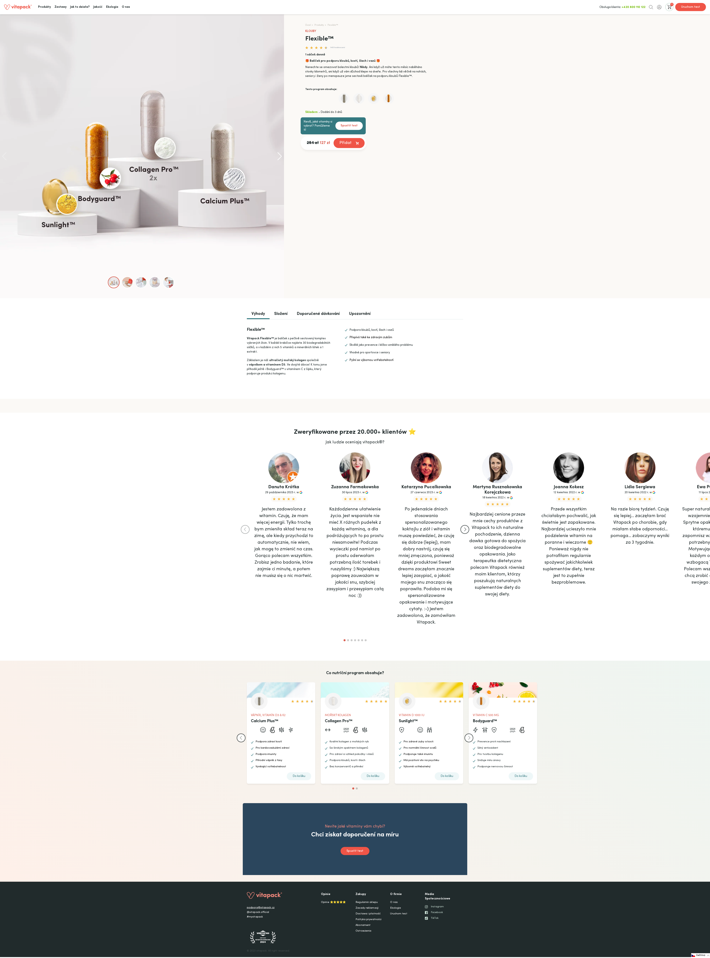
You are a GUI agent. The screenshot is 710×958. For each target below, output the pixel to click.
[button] (651, 7)
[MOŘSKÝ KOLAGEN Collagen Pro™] (358, 98)
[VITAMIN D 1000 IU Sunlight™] (373, 98)
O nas (394, 902)
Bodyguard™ (485, 721)
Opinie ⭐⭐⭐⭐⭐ (333, 902)
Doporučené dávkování (318, 314)
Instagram (437, 907)
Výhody (258, 314)
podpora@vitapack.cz (261, 907)
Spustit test (349, 125)
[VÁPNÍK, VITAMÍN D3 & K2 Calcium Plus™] (344, 98)
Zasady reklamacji (367, 908)
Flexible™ (333, 25)
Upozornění (360, 314)
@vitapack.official (258, 912)
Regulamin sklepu (367, 902)
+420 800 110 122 (633, 7)
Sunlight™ (408, 721)
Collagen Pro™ (339, 721)
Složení (281, 314)
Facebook (437, 912)
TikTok (435, 918)
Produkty (319, 25)
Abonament (363, 925)
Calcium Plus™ (264, 721)
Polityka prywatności (368, 919)
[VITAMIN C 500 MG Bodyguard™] (388, 98)
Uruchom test (690, 7)
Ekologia (395, 908)
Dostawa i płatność (368, 914)
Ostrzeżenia (363, 931)
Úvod (308, 25)
